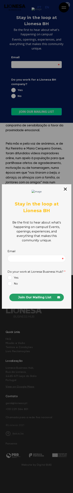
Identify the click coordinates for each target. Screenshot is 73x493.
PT (39, 7)
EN (47, 7)
